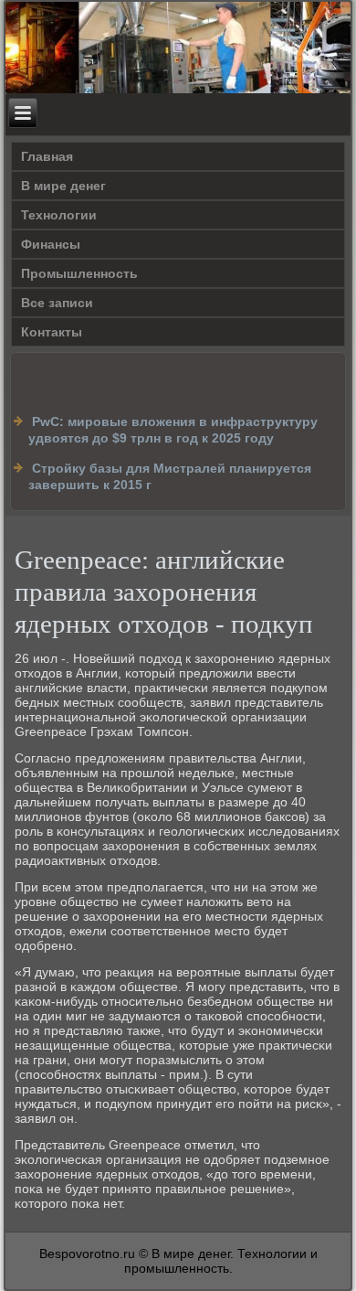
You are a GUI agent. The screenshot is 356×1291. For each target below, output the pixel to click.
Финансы (50, 244)
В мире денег (63, 185)
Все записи (57, 302)
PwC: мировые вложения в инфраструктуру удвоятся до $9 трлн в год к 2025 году (173, 429)
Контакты (51, 332)
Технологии (59, 215)
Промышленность (79, 273)
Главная (47, 156)
